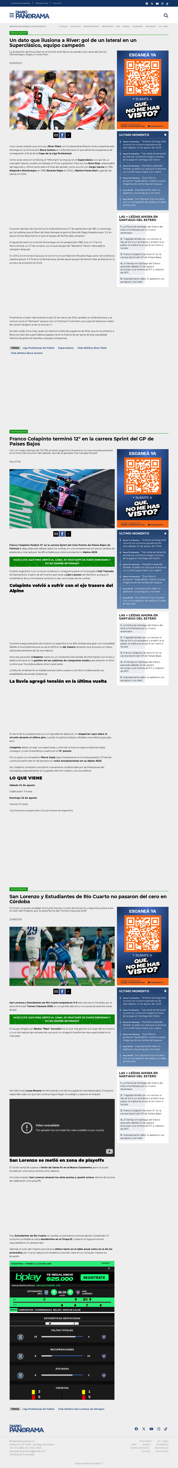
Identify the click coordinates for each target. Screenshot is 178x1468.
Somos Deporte (91, 26)
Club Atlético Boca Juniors (27, 353)
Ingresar (164, 12)
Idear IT (98, 1463)
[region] (62, 201)
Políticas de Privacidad (21, 1454)
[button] (11, 15)
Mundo (126, 26)
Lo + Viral (163, 26)
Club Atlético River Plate (92, 348)
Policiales (75, 26)
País (118, 26)
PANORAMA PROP (42, 3)
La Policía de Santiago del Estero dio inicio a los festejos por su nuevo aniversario (141, 229)
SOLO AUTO (57, 3)
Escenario (138, 26)
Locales (63, 26)
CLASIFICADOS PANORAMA (21, 3)
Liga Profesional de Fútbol (38, 348)
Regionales (107, 26)
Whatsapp (151, 26)
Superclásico (66, 348)
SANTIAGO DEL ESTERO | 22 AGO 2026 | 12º (27, 26)
